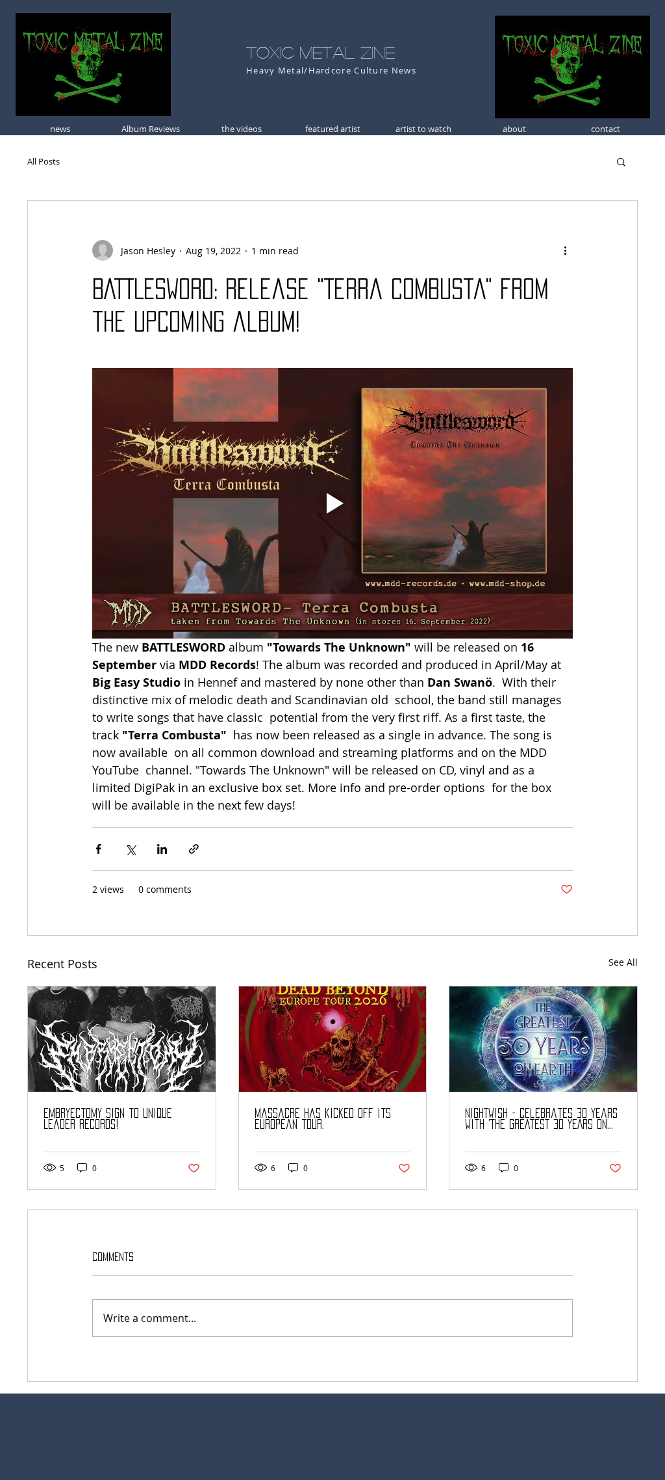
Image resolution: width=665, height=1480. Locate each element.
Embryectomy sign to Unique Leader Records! (108, 1119)
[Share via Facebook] (98, 849)
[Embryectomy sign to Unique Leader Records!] (122, 1039)
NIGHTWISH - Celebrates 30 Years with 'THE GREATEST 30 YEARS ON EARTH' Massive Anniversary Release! (541, 1119)
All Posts (43, 161)
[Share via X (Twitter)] (130, 849)
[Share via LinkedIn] (162, 849)
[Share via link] (194, 849)
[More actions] (565, 250)
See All (623, 962)
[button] (621, 161)
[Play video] (332, 503)
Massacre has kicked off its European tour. (323, 1119)
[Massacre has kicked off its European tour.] (333, 1039)
